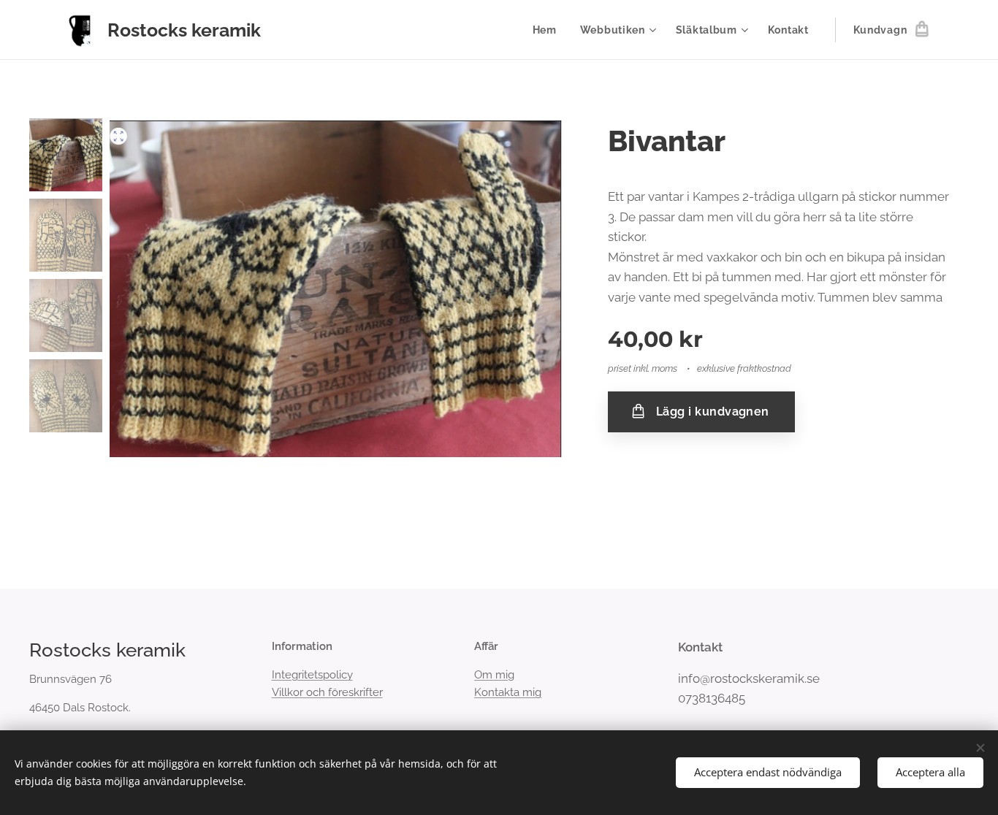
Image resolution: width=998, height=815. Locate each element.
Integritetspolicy (312, 674)
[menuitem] (548, 30)
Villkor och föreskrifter (327, 692)
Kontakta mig (507, 692)
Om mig (494, 674)
